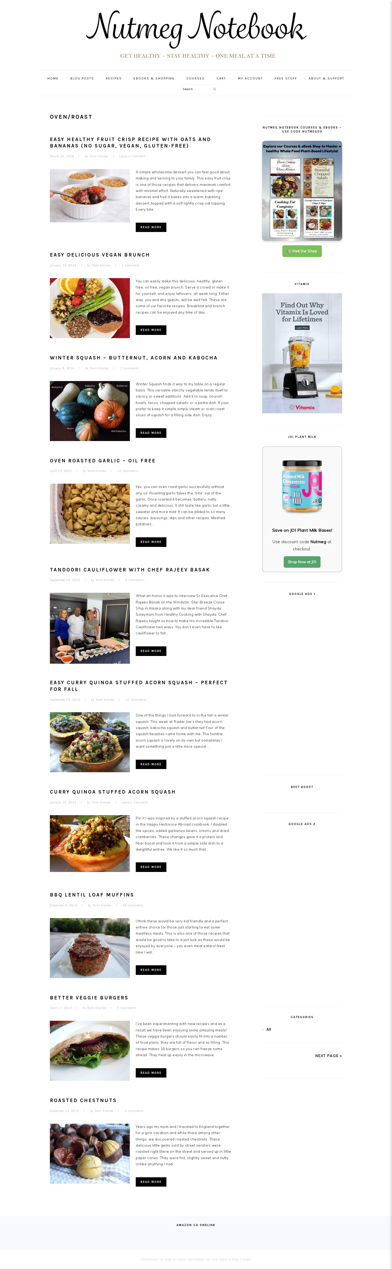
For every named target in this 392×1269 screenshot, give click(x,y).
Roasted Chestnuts (83, 1100)
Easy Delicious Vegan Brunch (100, 255)
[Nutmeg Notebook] (196, 60)
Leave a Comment (132, 156)
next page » (328, 1056)
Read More (151, 227)
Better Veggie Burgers (89, 998)
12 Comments (127, 471)
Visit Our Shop (304, 251)
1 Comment (130, 265)
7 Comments (129, 368)
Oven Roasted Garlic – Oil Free (103, 461)
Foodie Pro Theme (235, 1259)
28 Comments (133, 905)
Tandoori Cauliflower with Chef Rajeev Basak (130, 570)
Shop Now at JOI (302, 562)
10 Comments (136, 700)
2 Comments (135, 580)
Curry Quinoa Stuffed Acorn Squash (113, 792)
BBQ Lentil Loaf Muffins (92, 895)
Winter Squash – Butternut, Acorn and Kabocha (134, 358)
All (268, 1029)
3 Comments (126, 1008)
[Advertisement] (302, 683)
